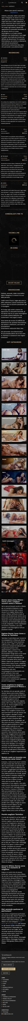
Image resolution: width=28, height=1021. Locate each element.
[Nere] (14, 482)
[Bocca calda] (14, 578)
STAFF (4, 983)
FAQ (4, 985)
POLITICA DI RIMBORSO (9, 1000)
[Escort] (14, 523)
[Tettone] (14, 510)
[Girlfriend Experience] (14, 428)
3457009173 (14, 12)
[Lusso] (14, 373)
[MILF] (14, 400)
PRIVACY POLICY (7, 998)
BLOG (4, 991)
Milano (6, 6)
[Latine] (14, 441)
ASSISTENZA (5, 973)
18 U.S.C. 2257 (6, 1006)
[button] (2, 2)
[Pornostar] (14, 592)
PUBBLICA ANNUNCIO (7, 964)
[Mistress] (14, 564)
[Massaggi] (14, 537)
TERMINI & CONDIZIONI (9, 996)
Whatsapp (5, 1012)
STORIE (5, 981)
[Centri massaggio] (14, 551)
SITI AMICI (6, 989)
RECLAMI (5, 1002)
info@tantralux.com (8, 1014)
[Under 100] (14, 360)
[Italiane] (14, 455)
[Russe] (14, 469)
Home (3, 6)
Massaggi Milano (12, 923)
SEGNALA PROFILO (8, 987)
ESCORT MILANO (14, 283)
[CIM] (14, 387)
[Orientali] (14, 496)
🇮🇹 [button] (26, 2)
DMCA (4, 1004)
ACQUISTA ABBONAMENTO (8, 968)
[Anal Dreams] (14, 414)
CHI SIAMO (6, 979)
